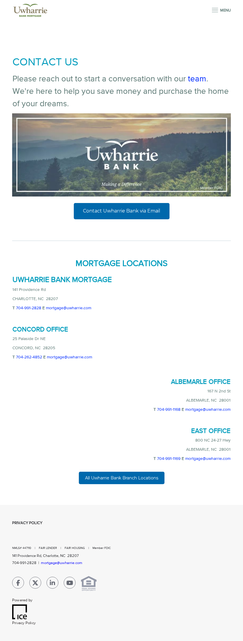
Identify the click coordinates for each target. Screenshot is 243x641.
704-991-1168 (168, 410)
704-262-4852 (29, 357)
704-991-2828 (28, 308)
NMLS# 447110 (22, 548)
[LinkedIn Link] (52, 584)
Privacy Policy (27, 523)
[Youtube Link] (70, 584)
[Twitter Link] (35, 584)
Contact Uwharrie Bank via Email (121, 211)
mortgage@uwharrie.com (68, 308)
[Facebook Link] (18, 584)
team (197, 79)
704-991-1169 (168, 459)
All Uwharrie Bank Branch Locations (121, 478)
